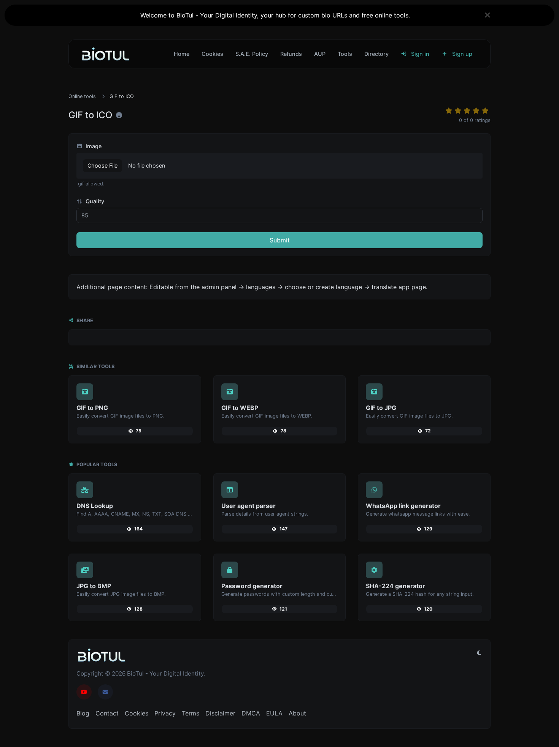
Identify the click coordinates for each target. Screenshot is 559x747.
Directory (376, 54)
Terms (190, 713)
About (297, 713)
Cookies (212, 54)
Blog (82, 713)
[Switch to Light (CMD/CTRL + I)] (479, 653)
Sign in (419, 54)
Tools (345, 54)
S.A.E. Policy (251, 54)
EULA (274, 713)
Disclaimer (220, 713)
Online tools (82, 96)
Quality (94, 201)
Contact (107, 713)
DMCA (250, 713)
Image (93, 146)
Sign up (461, 54)
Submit (280, 240)
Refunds (291, 54)
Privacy (165, 713)
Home (181, 54)
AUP (320, 54)
